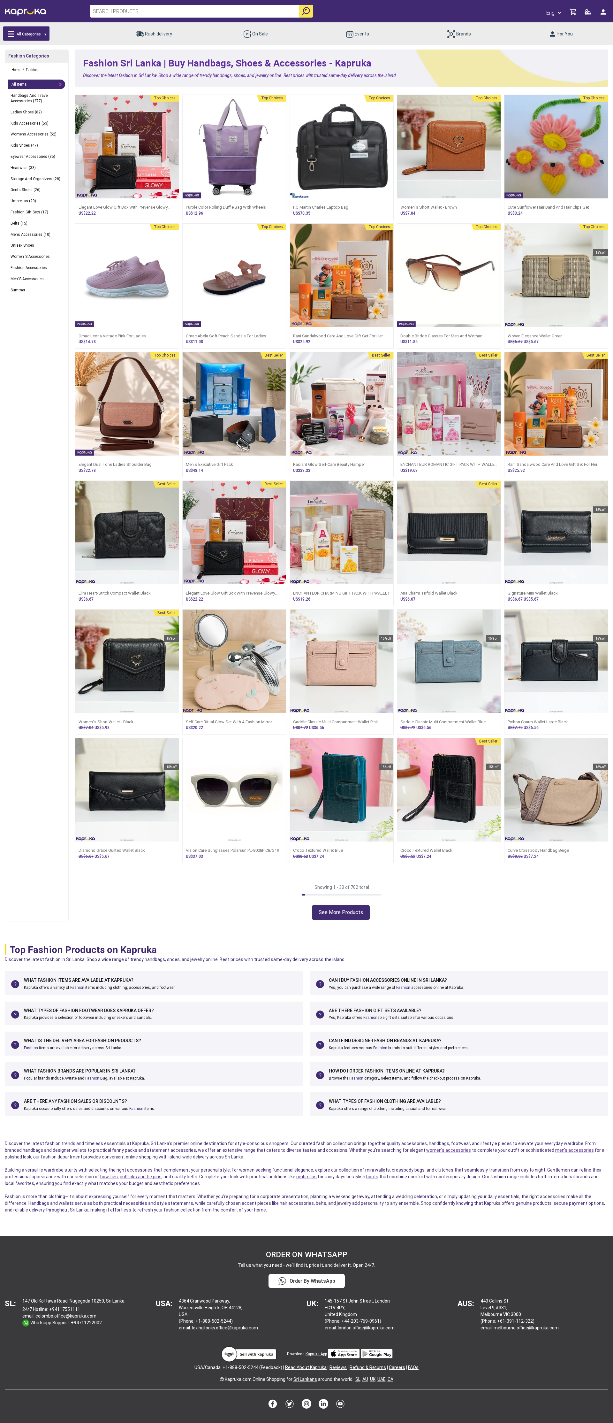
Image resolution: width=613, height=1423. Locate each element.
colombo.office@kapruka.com (65, 1316)
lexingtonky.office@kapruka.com (225, 1327)
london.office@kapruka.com (366, 1327)
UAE (381, 1379)
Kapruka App (316, 1354)
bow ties (109, 1176)
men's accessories (574, 1150)
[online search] (306, 11)
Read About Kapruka (306, 1367)
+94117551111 (64, 1309)
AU (365, 1379)
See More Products (341, 912)
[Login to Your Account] (603, 14)
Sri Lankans (305, 1379)
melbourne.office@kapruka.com (526, 1327)
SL (357, 1379)
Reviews (338, 1367)
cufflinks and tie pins (141, 1176)
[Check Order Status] (588, 14)
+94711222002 (86, 1322)
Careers (397, 1367)
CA (390, 1379)
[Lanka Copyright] (222, 1379)
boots (372, 1176)
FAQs (413, 1367)
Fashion (77, 987)
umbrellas (306, 1176)
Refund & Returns (368, 1367)
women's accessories (448, 1150)
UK (372, 1379)
